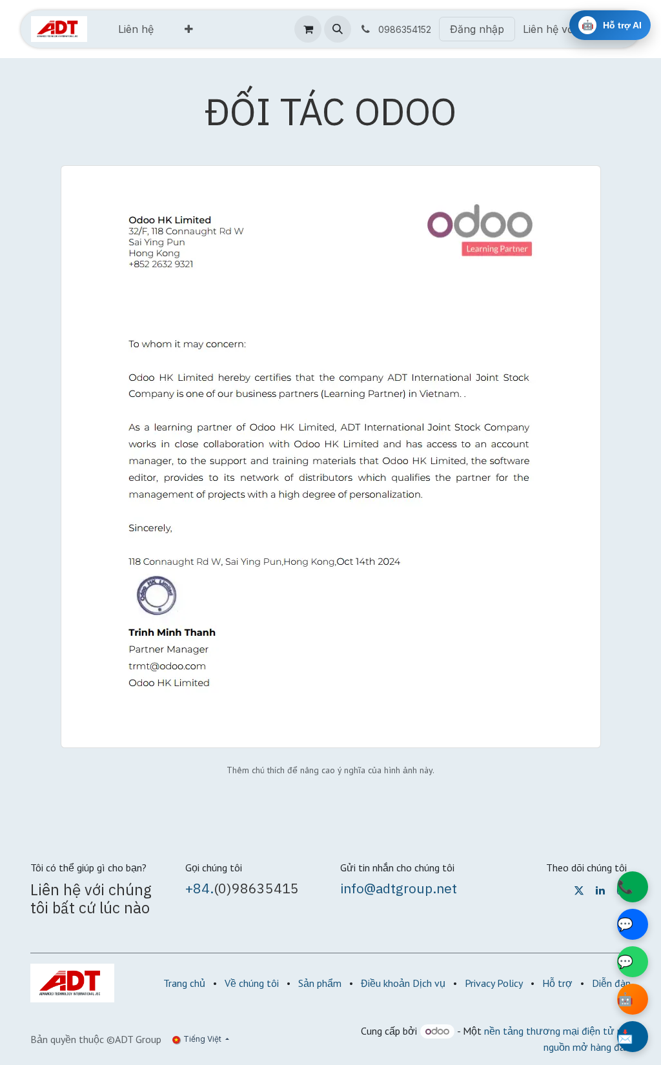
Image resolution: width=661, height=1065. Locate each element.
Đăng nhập (477, 29)
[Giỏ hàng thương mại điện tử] (307, 29)
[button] (337, 29)
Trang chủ (184, 983)
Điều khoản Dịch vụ (403, 983)
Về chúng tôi (252, 983)
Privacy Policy (494, 983)
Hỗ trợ (557, 983)
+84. (199, 888)
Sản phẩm (319, 983)
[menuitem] (136, 29)
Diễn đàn (611, 983)
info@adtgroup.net (398, 888)
